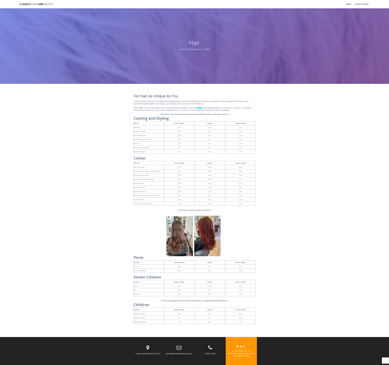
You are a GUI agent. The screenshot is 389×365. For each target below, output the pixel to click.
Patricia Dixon (361, 4)
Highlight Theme (242, 356)
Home (348, 4)
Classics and (36, 4)
